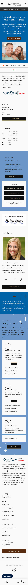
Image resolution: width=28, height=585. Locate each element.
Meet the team (14, 287)
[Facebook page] (14, 570)
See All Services (14, 446)
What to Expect (14, 176)
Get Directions (14, 118)
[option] (14, 256)
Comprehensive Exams (11, 370)
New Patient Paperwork (14, 188)
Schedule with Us (14, 38)
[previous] (17, 279)
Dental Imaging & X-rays (11, 373)
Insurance (6, 519)
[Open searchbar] (25, 4)
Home (4, 501)
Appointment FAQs (14, 193)
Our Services (6, 504)
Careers (5, 531)
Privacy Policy (7, 524)
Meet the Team (7, 508)
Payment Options (14, 198)
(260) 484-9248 (6, 114)
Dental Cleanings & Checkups (12, 367)
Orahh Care (6, 535)
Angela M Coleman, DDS (10, 263)
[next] (23, 279)
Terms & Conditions (9, 528)
